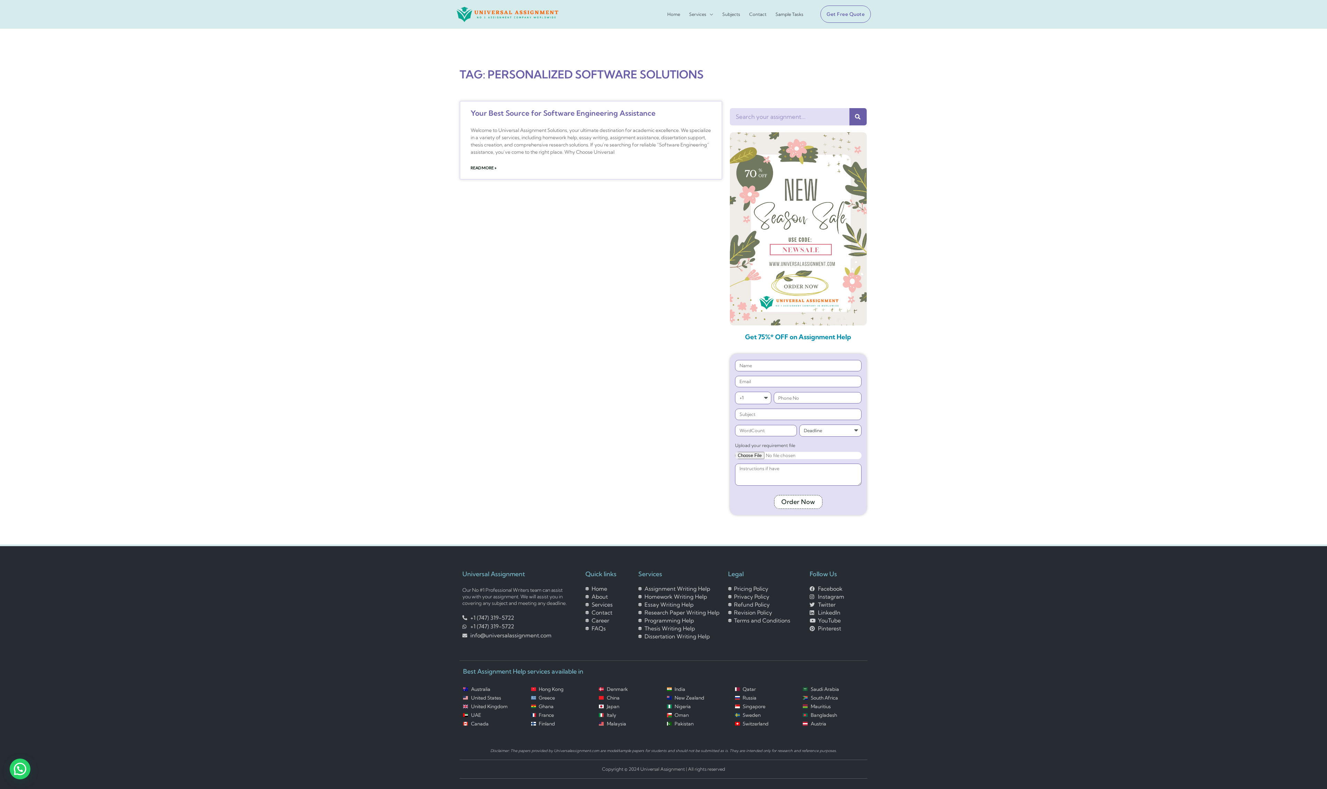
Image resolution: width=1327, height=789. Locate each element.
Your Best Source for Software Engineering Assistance (563, 112)
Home (673, 14)
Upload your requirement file (765, 445)
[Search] (858, 116)
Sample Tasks (789, 14)
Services (697, 14)
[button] (843, 14)
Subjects (731, 14)
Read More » (484, 167)
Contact (757, 14)
